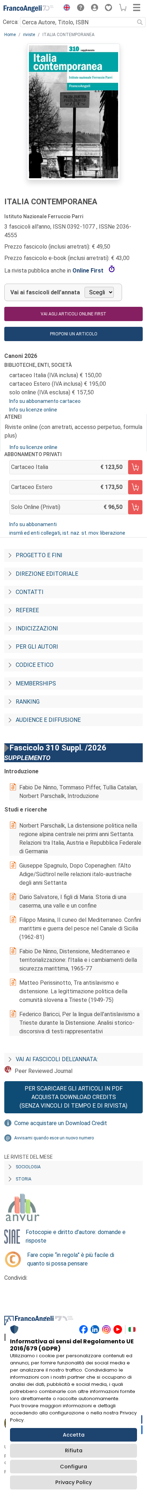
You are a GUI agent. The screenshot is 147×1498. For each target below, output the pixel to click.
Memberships (36, 683)
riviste (29, 34)
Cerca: (11, 22)
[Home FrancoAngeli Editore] (29, 8)
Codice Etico (35, 664)
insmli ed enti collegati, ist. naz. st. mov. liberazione (67, 533)
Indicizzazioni (37, 628)
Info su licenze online (33, 410)
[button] (65, 8)
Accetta (74, 1434)
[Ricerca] (140, 22)
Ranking (28, 701)
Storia (23, 1179)
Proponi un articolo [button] (73, 333)
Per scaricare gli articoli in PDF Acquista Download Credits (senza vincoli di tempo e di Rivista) (73, 1097)
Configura (73, 1466)
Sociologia (28, 1166)
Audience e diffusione (48, 719)
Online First (88, 270)
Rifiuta (73, 1450)
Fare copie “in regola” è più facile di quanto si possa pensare (70, 1259)
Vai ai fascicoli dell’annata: (57, 1059)
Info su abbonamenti (33, 524)
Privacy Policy (73, 1482)
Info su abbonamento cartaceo (45, 401)
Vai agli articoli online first (73, 313)
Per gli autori (37, 646)
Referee (27, 610)
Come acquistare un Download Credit (60, 1123)
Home (10, 34)
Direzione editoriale (47, 573)
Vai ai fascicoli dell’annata (45, 292)
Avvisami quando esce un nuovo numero (54, 1137)
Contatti (30, 592)
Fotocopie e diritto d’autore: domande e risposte (76, 1236)
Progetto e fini (39, 555)
